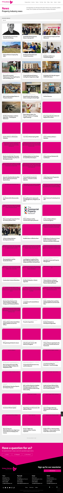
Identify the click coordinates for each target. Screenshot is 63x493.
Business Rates (6, 299)
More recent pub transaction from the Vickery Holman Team (11, 219)
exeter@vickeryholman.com (37, 483)
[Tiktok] (14, 487)
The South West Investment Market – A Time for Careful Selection (30, 178)
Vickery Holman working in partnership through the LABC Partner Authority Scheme (50, 281)
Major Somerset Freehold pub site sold (51, 198)
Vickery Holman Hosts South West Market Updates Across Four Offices (11, 323)
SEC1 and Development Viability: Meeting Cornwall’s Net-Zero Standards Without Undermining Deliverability (31, 387)
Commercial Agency (27, 175)
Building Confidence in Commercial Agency (49, 56)
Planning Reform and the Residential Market (9, 260)
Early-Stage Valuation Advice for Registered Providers (51, 116)
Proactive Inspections (28, 322)
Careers (45, 54)
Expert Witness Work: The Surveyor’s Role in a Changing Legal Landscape (30, 116)
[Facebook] (5, 487)
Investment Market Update (9, 408)
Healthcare (25, 94)
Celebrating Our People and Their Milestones (51, 37)
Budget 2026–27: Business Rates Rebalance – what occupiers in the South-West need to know (51, 430)
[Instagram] (12, 487)
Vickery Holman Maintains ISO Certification (50, 156)
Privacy (26, 487)
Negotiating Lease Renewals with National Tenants (31, 408)
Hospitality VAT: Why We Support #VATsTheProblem (51, 76)
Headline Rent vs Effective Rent (30, 238)
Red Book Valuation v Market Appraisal (30, 280)
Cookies (36, 487)
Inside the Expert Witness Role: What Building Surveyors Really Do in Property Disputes (51, 387)
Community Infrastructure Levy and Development (31, 365)
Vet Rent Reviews (47, 96)
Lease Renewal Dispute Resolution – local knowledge (50, 364)
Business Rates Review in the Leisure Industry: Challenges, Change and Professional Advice (11, 302)
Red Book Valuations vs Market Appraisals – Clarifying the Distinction (10, 117)
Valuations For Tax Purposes (9, 384)
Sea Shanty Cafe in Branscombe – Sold (11, 198)
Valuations (5, 94)
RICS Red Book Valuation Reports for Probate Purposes (11, 386)
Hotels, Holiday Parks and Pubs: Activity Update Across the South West (51, 302)
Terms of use (31, 487)
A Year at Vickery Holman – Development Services (9, 239)
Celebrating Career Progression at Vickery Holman (51, 177)
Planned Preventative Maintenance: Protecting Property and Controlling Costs (11, 77)
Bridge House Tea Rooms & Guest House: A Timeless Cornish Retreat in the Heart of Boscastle (51, 240)
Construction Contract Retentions (11, 280)
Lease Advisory (26, 73)
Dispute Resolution (7, 135)
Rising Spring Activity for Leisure (11, 343)
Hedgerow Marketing (30, 491)
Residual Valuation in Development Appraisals (49, 322)
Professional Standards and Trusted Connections (30, 55)
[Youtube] (10, 487)
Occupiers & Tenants (34, 406)
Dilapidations (6, 362)
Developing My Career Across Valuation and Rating (10, 37)
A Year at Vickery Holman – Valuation (49, 137)
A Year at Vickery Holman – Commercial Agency (49, 219)
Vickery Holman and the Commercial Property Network (30, 219)
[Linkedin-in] (7, 487)
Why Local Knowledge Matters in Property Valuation (11, 97)
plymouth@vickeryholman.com (23, 483)
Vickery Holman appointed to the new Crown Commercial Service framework (51, 344)
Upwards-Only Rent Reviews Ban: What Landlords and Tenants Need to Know (11, 178)
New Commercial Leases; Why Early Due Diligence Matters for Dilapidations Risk (10, 366)
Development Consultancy (49, 114)
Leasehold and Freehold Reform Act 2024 (31, 302)
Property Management (48, 258)
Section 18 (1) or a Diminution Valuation (10, 137)
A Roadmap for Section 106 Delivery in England (29, 343)
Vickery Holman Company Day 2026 (10, 55)
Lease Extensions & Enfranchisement (31, 299)
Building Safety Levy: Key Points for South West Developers (31, 156)
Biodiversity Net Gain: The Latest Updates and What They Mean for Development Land (11, 157)
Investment (34, 175)
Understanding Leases (14, 362)
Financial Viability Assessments (31, 362)
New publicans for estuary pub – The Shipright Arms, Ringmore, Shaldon (31, 199)
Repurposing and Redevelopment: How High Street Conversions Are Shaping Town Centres (11, 431)
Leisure (44, 73)
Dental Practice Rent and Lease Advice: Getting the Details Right (31, 97)
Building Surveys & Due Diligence (10, 73)
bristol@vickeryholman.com (52, 483)
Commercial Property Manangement (50, 257)
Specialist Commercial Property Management (51, 260)
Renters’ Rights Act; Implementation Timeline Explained (29, 430)
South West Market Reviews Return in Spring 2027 (30, 37)
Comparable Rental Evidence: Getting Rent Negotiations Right (31, 76)
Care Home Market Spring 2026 (31, 137)
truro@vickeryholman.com (7, 483)
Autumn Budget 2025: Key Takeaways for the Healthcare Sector (50, 409)
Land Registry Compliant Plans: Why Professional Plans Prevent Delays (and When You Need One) (31, 260)
